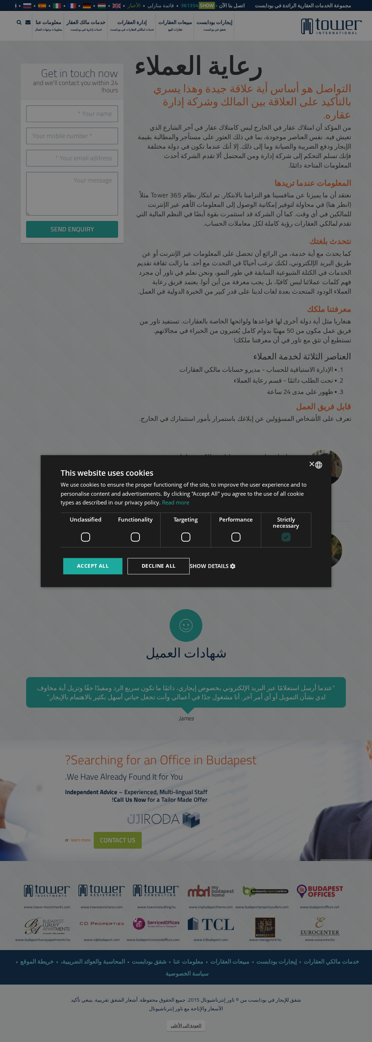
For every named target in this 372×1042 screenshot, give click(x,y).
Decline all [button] (158, 565)
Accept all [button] (93, 565)
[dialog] (186, 521)
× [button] (312, 464)
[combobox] (318, 464)
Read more (175, 502)
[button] (213, 566)
